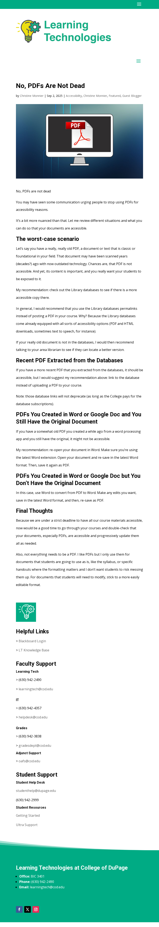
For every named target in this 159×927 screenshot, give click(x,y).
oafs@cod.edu (29, 761)
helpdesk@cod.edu (33, 717)
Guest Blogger (132, 96)
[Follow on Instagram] (36, 909)
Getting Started (28, 815)
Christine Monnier (31, 96)
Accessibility (74, 96)
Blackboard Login (32, 641)
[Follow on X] (27, 909)
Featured (115, 96)
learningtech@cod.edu (36, 689)
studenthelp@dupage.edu (36, 790)
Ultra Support (26, 825)
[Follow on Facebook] (19, 909)
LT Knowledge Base (34, 650)
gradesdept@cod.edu (35, 745)
